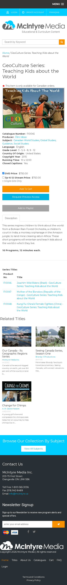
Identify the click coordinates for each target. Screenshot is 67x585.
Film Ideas (20, 137)
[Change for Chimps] (16, 391)
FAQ (59, 560)
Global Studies (48, 140)
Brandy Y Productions (45, 357)
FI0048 (7, 304)
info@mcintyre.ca (18, 493)
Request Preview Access (25, 197)
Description (11, 218)
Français (54, 12)
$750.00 (16, 173)
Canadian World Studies (26, 140)
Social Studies (21, 143)
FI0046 (7, 282)
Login (14, 12)
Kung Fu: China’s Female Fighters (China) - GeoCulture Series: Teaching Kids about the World (40, 307)
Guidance (7, 143)
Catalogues (40, 560)
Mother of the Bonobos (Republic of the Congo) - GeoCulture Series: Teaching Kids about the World (39, 295)
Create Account (35, 12)
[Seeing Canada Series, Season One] (50, 336)
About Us (25, 560)
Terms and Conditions (33, 577)
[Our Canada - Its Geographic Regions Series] (16, 336)
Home (5, 53)
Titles (14, 560)
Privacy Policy (34, 580)
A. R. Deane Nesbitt (10, 408)
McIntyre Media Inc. (10, 360)
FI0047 (7, 291)
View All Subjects (33, 448)
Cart (51, 560)
